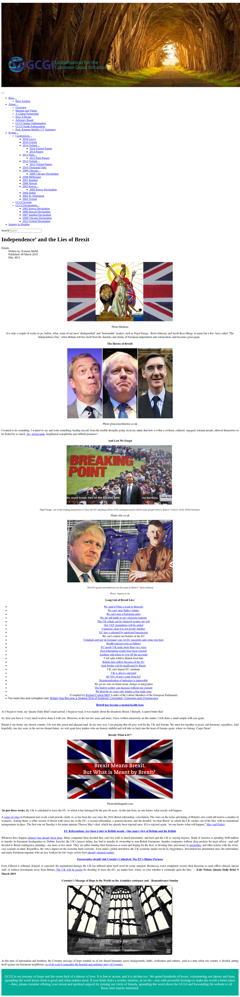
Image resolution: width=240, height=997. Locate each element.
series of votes (12, 817)
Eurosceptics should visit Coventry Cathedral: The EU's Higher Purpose (120, 859)
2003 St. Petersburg (33, 195)
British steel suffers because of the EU (123, 662)
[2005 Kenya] (37, 187)
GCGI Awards (23, 202)
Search (5, 230)
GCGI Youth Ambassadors (30, 126)
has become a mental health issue (120, 705)
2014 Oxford (29, 145)
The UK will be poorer (69, 869)
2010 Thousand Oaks (34, 167)
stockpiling (195, 845)
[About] (16, 105)
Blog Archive (22, 101)
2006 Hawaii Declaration (36, 211)
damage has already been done (44, 837)
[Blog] (15, 98)
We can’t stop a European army (123, 614)
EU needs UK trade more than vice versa (123, 647)
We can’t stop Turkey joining (123, 610)
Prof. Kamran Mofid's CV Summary (35, 129)
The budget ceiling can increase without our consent (123, 687)
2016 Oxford (29, 142)
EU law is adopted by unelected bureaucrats (123, 632)
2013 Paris (28, 154)
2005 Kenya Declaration (43, 189)
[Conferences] (30, 136)
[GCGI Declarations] (38, 206)
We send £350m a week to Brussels (123, 606)
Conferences (22, 135)
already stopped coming (100, 852)
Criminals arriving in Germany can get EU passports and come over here (123, 640)
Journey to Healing (19, 224)
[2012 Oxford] (38, 162)
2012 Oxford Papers (41, 164)
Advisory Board (24, 120)
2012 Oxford (29, 161)
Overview (21, 107)
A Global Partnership (27, 113)
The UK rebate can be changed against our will (123, 621)
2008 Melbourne (31, 176)
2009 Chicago (30, 170)
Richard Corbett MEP (98, 695)
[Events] (17, 133)
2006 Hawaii (29, 183)
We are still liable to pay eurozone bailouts (123, 617)
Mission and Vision (26, 110)
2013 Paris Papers (39, 158)
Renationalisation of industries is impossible (123, 680)
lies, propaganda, (36, 434)
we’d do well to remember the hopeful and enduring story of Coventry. (84, 964)
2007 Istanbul (30, 180)
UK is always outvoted (123, 673)
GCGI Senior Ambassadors (30, 123)
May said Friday (215, 824)
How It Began (23, 116)
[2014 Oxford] (38, 146)
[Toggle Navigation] (2, 93)
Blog (11, 98)
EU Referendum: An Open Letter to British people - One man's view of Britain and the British (120, 831)
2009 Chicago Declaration (44, 173)
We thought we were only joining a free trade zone (124, 691)
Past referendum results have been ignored (123, 651)
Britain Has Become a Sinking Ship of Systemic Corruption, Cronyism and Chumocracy (104, 698)
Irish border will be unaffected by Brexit (123, 665)
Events (12, 132)
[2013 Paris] (35, 155)
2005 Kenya (29, 186)
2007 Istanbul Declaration (36, 214)
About (11, 104)
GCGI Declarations (26, 205)
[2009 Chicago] (39, 171)
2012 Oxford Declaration (36, 221)
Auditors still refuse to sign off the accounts (124, 654)
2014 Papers (36, 151)
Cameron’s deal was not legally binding (123, 628)
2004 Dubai (29, 192)
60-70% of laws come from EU (123, 676)
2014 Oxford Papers (41, 148)
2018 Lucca (29, 139)
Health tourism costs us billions (123, 643)
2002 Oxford (29, 199)
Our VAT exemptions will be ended (123, 625)
